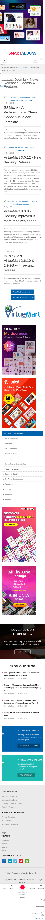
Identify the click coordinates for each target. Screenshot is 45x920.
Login (30, 11)
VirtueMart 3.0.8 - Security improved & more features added (20, 216)
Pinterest (21, 861)
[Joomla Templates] (22, 53)
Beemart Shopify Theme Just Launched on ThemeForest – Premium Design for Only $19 (21, 701)
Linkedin (10, 861)
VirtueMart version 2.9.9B (22, 298)
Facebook (4, 861)
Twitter (15, 861)
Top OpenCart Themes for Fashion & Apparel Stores (21, 714)
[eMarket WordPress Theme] (19, 403)
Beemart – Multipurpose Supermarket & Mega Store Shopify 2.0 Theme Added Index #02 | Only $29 (22, 687)
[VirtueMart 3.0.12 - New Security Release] (21, 149)
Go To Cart (18, 886)
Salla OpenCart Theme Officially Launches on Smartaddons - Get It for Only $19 (21, 674)
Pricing (12, 889)
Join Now (22, 652)
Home (4, 889)
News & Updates (9, 678)
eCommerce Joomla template (15, 133)
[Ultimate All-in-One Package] (19, 590)
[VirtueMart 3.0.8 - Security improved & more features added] (21, 203)
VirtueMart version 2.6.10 (22, 292)
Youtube (27, 861)
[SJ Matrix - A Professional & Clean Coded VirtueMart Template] (21, 99)
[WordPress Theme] (19, 534)
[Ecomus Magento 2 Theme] (19, 350)
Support (41, 889)
